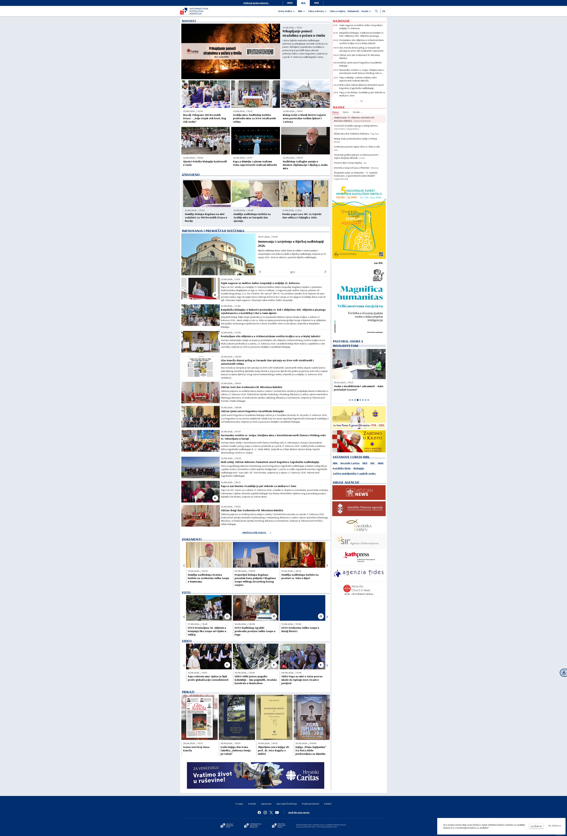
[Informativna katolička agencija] (252, 825)
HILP (364, 463)
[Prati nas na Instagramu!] (265, 812)
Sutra (346, 112)
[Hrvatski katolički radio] (279, 825)
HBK (300, 11)
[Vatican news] (359, 492)
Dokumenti (353, 11)
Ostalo (364, 11)
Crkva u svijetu (337, 11)
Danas (335, 112)
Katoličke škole (342, 468)
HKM (290, 2)
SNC (372, 463)
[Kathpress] (359, 557)
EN (383, 11)
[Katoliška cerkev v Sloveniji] (359, 525)
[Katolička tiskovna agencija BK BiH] (359, 508)
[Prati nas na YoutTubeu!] (277, 812)
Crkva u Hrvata (316, 11)
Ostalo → (358, 112)
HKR (316, 2)
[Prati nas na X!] (271, 812)
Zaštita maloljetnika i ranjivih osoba (354, 473)
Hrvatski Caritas (350, 463)
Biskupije (358, 468)
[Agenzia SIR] (359, 541)
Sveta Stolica (285, 11)
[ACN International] (359, 589)
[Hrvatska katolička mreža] (227, 825)
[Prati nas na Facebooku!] (259, 812)
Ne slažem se (554, 825)
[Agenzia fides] (359, 573)
